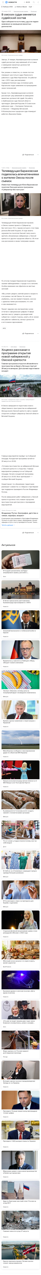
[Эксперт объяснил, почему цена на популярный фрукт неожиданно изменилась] (20, 684)
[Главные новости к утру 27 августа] (20, 1225)
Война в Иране (22, 7)
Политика (34, 11)
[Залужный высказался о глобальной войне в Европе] (20, 624)
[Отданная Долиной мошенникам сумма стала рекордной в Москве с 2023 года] (20, 925)
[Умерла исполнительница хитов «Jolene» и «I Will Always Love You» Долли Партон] (20, 774)
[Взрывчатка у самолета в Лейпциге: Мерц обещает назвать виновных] (20, 654)
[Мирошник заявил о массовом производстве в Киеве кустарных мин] (20, 1165)
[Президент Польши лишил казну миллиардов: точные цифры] (20, 1105)
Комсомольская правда (21, 11)
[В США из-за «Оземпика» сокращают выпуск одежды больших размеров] (20, 865)
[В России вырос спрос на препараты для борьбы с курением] (20, 895)
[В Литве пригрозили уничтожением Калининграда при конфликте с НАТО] (20, 594)
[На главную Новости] (12, 2)
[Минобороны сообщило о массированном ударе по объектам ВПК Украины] (20, 744)
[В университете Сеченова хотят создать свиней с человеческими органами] (20, 804)
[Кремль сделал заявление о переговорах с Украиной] (20, 714)
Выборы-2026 (8, 7)
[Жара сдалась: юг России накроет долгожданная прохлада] (20, 1045)
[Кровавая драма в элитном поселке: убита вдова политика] (20, 985)
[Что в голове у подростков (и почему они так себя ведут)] (20, 834)
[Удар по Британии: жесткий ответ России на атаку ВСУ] (20, 1195)
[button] (20, 41)
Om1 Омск (14, 346)
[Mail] (6, 2)
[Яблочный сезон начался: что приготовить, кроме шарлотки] (20, 955)
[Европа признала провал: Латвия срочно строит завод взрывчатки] (20, 1255)
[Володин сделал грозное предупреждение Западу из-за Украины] (20, 1075)
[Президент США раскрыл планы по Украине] (20, 1135)
